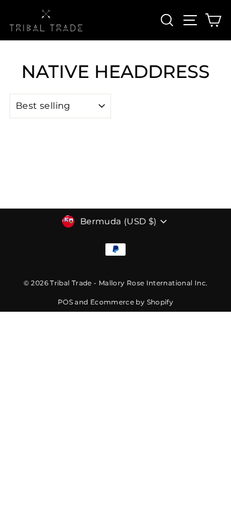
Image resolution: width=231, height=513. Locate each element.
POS (65, 302)
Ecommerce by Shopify (131, 302)
